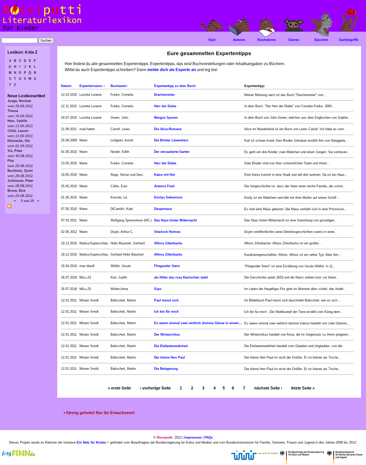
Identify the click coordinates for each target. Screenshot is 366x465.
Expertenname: (91, 86)
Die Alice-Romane (168, 129)
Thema (12, 111)
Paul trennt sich (166, 300)
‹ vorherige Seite (155, 388)
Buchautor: (119, 86)
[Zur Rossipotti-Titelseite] (41, 30)
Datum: (66, 86)
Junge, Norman (19, 101)
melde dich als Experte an (171, 70)
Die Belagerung (166, 369)
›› (38, 200)
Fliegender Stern (167, 266)
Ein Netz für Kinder (91, 442)
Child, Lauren (17, 131)
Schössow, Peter (20, 181)
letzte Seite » (303, 388)
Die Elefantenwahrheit (171, 346)
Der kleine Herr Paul (169, 357)
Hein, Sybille (17, 121)
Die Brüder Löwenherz (171, 140)
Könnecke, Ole (18, 141)
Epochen (321, 40)
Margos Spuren (166, 117)
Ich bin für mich (166, 311)
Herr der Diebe (165, 106)
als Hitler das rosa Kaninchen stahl (181, 277)
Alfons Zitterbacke (168, 243)
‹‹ (15, 200)
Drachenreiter (164, 94)
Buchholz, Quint (20, 171)
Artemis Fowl (164, 186)
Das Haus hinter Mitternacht (175, 220)
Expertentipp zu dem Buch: (175, 86)
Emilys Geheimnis (168, 197)
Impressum (193, 437)
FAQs (208, 437)
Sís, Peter (14, 151)
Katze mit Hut (164, 175)
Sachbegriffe (348, 40)
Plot (10, 161)
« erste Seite (119, 388)
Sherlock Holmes (167, 232)
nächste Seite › (268, 388)
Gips (157, 289)
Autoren (239, 40)
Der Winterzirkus (167, 334)
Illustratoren (266, 40)
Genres (293, 40)
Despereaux (163, 209)
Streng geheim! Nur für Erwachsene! (100, 413)
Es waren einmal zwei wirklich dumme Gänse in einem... (198, 323)
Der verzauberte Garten (171, 152)
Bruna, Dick (16, 190)
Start (211, 40)
